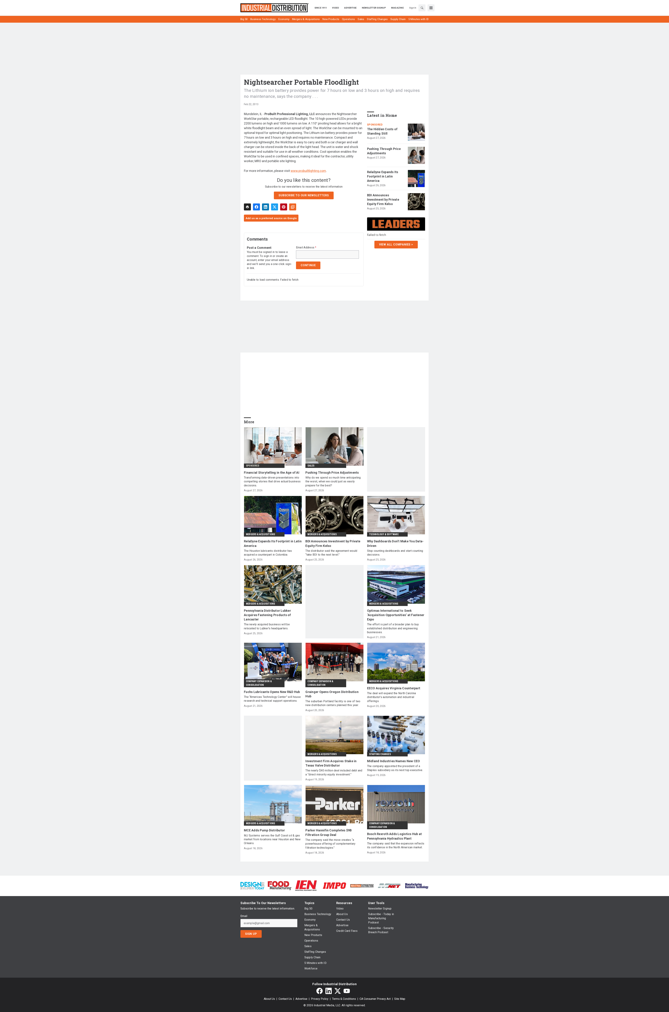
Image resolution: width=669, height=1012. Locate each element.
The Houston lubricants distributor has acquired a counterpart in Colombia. (268, 552)
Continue (308, 265)
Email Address (306, 247)
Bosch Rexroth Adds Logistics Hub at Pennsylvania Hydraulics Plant (394, 836)
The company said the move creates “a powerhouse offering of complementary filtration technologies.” (330, 843)
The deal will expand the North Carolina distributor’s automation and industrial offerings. (391, 697)
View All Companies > (396, 244)
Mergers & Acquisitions (260, 534)
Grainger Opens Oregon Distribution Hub (332, 694)
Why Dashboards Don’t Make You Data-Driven (395, 543)
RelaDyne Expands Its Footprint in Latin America (382, 176)
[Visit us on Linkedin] (328, 991)
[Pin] (283, 206)
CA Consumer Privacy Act (375, 998)
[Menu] (431, 7)
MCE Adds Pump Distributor (264, 830)
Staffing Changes (380, 754)
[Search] (421, 7)
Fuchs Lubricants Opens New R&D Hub (272, 692)
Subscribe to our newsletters (304, 195)
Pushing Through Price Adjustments (384, 151)
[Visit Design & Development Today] (252, 885)
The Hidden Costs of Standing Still (382, 131)
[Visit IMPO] (334, 885)
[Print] (247, 206)
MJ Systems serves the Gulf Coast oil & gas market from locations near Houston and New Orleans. (272, 839)
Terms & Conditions (344, 998)
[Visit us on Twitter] (337, 991)
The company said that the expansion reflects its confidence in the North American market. (395, 845)
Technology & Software (384, 534)
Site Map (399, 998)
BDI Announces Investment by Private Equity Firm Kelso (383, 199)
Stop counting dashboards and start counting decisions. (395, 552)
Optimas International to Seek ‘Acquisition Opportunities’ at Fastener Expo (395, 615)
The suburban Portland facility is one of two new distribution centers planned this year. (332, 703)
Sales (310, 465)
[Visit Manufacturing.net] (389, 885)
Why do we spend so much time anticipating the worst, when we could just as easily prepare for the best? (333, 481)
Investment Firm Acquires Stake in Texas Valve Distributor (330, 763)
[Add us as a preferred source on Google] (292, 206)
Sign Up (251, 933)
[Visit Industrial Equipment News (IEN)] (306, 885)
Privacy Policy (319, 998)
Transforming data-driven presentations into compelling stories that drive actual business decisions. (272, 481)
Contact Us (285, 998)
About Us (269, 998)
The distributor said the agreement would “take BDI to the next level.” (331, 552)
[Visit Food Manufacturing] (280, 885)
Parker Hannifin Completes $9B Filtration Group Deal (328, 832)
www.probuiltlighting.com (308, 171)
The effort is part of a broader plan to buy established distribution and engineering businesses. (393, 628)
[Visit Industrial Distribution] (362, 885)
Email (243, 916)
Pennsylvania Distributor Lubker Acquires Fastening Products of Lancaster (267, 615)
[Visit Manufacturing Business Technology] (417, 885)
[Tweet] (274, 206)
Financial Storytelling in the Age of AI (271, 472)
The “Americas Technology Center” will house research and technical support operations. (272, 698)
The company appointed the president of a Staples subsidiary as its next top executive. (395, 768)
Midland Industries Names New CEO (393, 761)
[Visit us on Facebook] (319, 991)
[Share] (256, 206)
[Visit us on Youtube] (347, 991)
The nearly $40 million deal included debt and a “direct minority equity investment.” (333, 772)
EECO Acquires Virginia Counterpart (393, 688)
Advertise (301, 998)
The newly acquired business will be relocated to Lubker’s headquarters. (267, 626)
